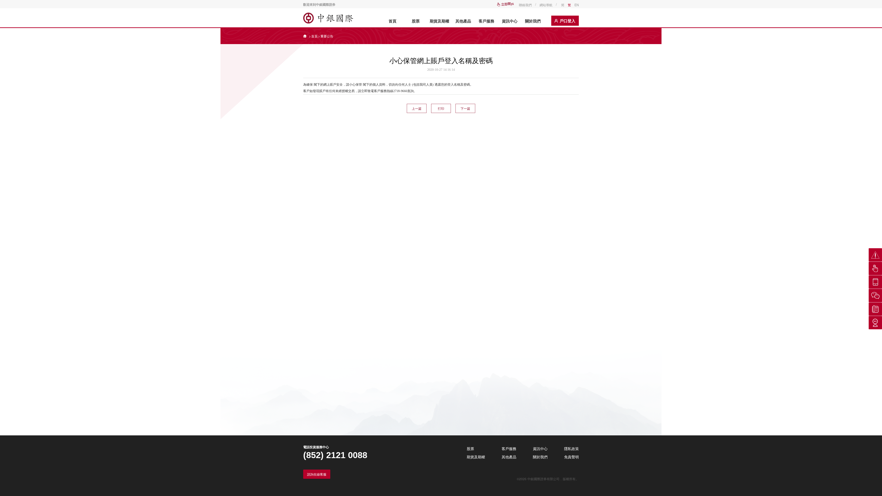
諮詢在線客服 (316, 474)
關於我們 (533, 21)
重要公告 (326, 36)
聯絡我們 (525, 5)
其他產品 (463, 21)
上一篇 (416, 108)
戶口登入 (567, 20)
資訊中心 (509, 21)
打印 (441, 108)
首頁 (392, 21)
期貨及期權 (439, 21)
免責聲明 (571, 456)
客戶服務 (486, 21)
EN (576, 5)
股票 (416, 21)
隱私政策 (571, 448)
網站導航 (546, 5)
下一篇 (465, 108)
